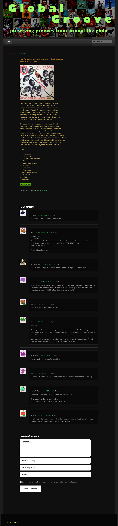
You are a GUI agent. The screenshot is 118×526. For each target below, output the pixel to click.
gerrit (32, 373)
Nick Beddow (35, 264)
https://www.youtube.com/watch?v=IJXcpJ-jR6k (48, 401)
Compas (40, 190)
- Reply (53, 215)
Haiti (45, 190)
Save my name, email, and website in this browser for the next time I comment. (50, 482)
